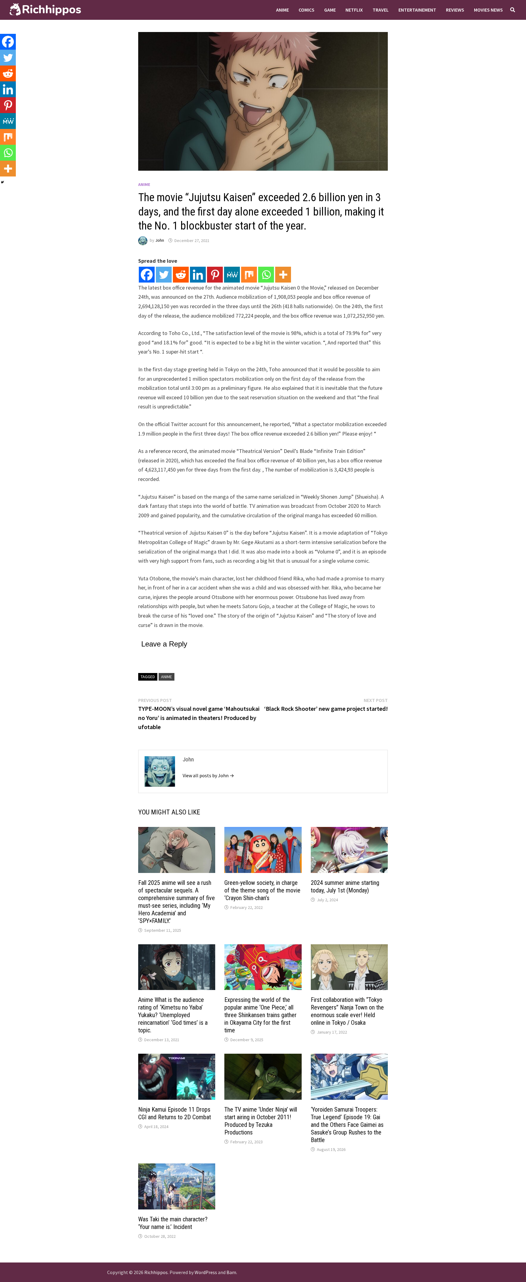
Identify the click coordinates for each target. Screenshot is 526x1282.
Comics (306, 10)
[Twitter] (164, 275)
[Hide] (2, 182)
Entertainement (417, 10)
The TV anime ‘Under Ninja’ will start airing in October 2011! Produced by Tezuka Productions (260, 1121)
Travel (381, 10)
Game (330, 10)
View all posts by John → (208, 775)
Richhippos (156, 1272)
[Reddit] (181, 275)
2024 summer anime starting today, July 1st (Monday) (345, 886)
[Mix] (249, 275)
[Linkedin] (198, 275)
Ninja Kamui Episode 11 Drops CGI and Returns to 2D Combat (174, 1113)
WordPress (206, 1272)
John (159, 240)
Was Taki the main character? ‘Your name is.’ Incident (173, 1223)
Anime (282, 10)
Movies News (488, 10)
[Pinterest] (215, 275)
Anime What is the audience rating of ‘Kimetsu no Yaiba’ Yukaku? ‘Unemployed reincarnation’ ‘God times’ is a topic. (173, 1015)
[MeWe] (232, 275)
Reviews (455, 10)
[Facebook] (147, 275)
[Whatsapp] (266, 275)
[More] (283, 275)
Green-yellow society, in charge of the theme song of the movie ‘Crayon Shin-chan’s (262, 890)
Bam (231, 1272)
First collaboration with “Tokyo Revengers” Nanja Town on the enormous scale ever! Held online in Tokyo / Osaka (347, 1011)
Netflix (354, 10)
